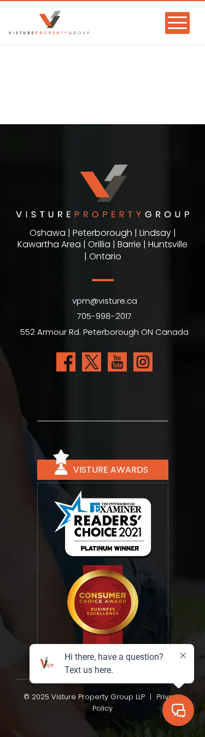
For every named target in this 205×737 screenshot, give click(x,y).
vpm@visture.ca (104, 300)
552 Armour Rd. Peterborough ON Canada (104, 332)
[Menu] (172, 22)
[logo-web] (77, 28)
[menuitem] (172, 22)
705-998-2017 (104, 316)
